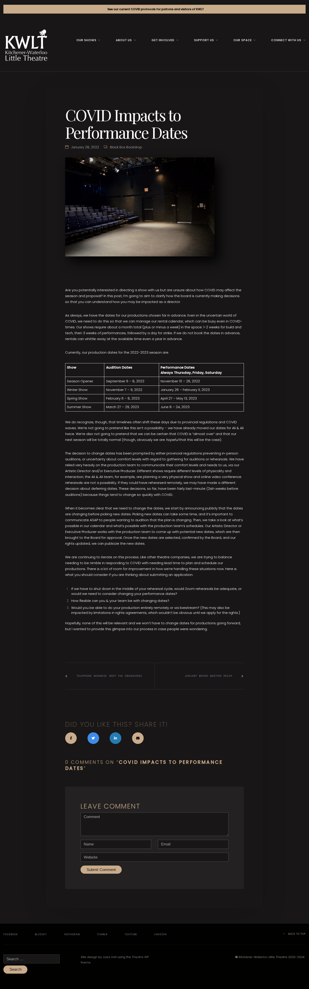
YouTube (131, 934)
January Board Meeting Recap (208, 676)
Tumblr (102, 934)
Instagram (72, 934)
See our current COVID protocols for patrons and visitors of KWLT (155, 9)
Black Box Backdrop (126, 147)
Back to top (296, 934)
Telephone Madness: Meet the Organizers (109, 676)
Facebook (10, 934)
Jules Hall (109, 957)
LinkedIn (160, 934)
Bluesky (41, 934)
